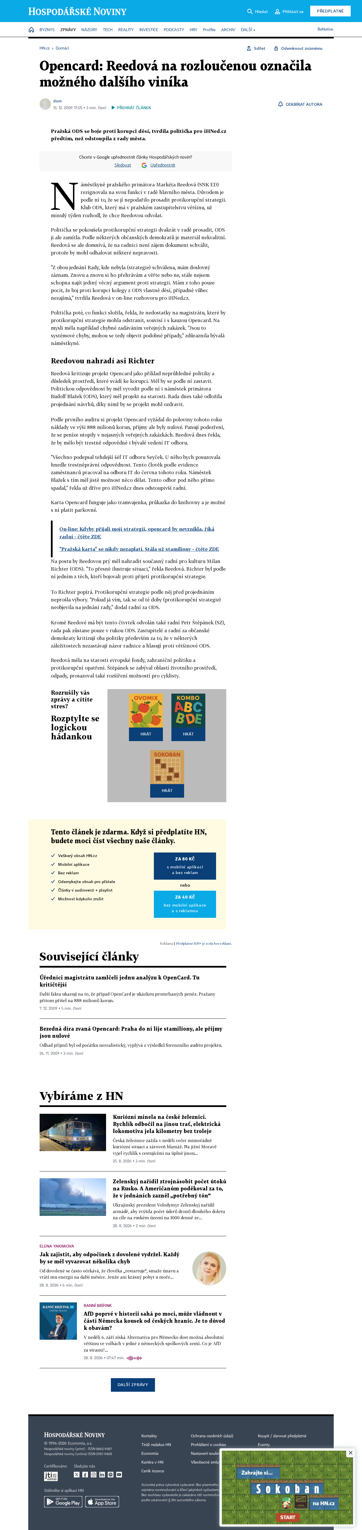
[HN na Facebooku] (85, 1474)
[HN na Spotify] (110, 1474)
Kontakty (149, 1436)
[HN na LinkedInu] (102, 1474)
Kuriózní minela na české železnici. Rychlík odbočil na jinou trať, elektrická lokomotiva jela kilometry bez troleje (167, 1124)
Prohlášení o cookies (208, 1445)
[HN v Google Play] (63, 1501)
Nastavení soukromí (208, 1454)
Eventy (264, 1445)
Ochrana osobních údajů (212, 1436)
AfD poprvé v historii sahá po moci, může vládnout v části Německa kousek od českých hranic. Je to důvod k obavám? (154, 1321)
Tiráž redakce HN (156, 1445)
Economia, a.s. (80, 1443)
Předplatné (330, 10)
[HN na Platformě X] (76, 1474)
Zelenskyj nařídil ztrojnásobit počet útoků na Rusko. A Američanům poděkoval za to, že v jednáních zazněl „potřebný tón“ (169, 1188)
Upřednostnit (162, 165)
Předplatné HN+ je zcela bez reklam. (204, 943)
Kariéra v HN (152, 1462)
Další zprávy (133, 1384)
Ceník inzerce (152, 1471)
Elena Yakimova (57, 1246)
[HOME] (31, 30)
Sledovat (123, 165)
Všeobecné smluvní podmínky (216, 1462)
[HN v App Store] (102, 1501)
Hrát (146, 733)
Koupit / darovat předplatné (282, 1436)
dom (57, 100)
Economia (149, 1454)
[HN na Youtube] (119, 1474)
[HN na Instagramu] (93, 1474)
